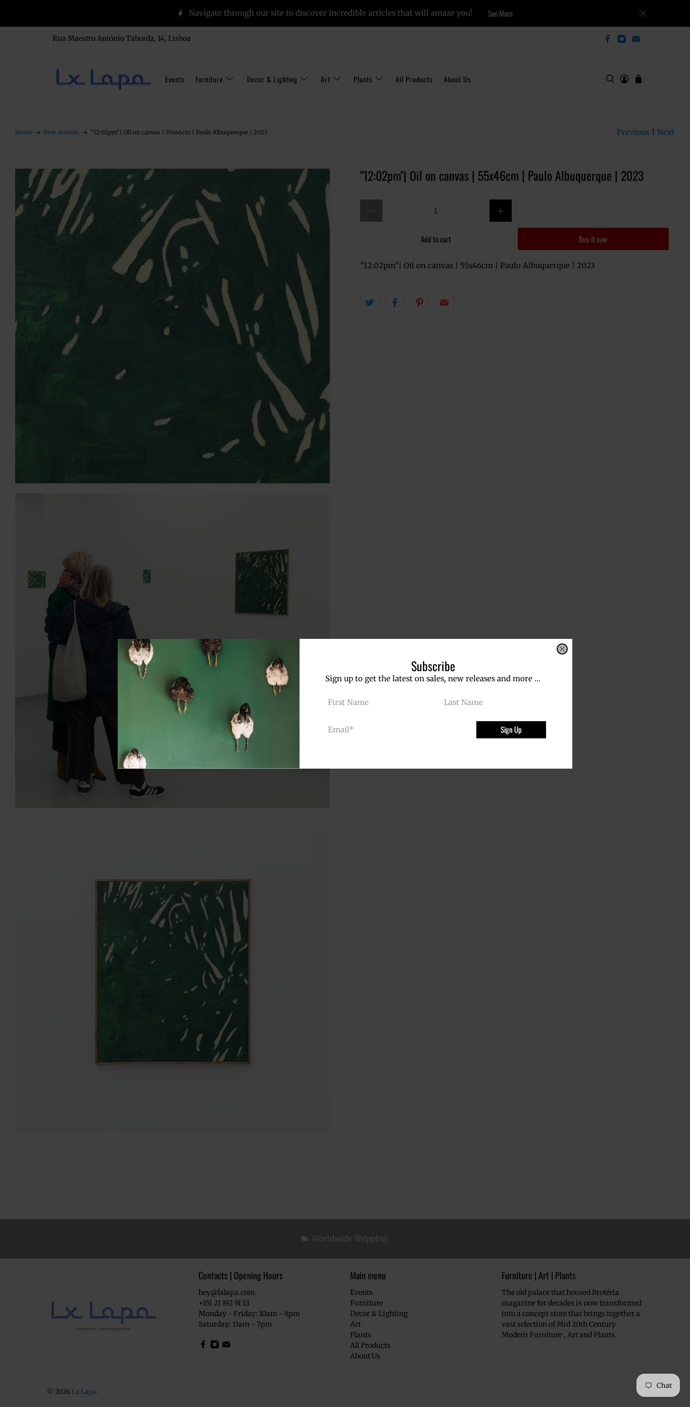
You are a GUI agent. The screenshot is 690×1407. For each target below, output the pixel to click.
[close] (562, 649)
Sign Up (511, 729)
